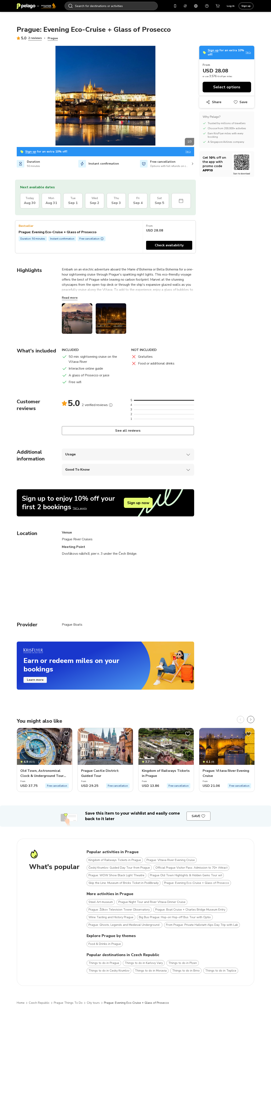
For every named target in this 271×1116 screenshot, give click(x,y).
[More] (111, 405)
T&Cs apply (80, 508)
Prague (53, 38)
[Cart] (218, 6)
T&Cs (188, 151)
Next (197, 96)
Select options (226, 87)
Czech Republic (39, 1003)
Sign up (246, 6)
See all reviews (128, 430)
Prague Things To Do (68, 1003)
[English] (195, 6)
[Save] (66, 734)
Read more (69, 298)
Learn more (35, 680)
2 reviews (35, 38)
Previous (13, 96)
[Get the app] (175, 6)
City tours (93, 1003)
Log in (230, 6)
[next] (250, 719)
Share (216, 102)
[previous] (240, 719)
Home (21, 1003)
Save (243, 102)
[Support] (207, 6)
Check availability (169, 245)
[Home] (36, 6)
